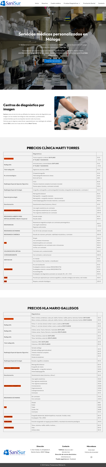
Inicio (37, 3)
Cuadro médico (56, 3)
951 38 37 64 (66, 452)
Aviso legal (91, 450)
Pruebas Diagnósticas (71, 3)
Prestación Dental (89, 3)
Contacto (101, 3)
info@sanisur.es (66, 457)
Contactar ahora (53, 61)
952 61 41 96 (68, 450)
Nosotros (45, 3)
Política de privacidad (91, 452)
